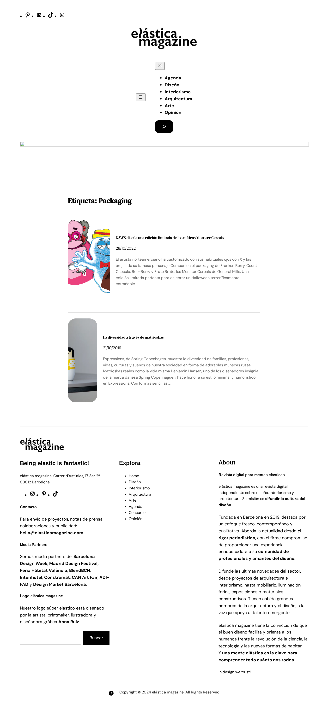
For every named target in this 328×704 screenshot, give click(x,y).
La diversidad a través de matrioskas (133, 337)
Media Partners (33, 545)
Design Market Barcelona (59, 584)
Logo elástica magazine (41, 596)
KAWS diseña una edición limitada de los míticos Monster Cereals (170, 237)
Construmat (57, 577)
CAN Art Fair (84, 577)
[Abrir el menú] (141, 97)
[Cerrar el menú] (160, 66)
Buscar (96, 638)
